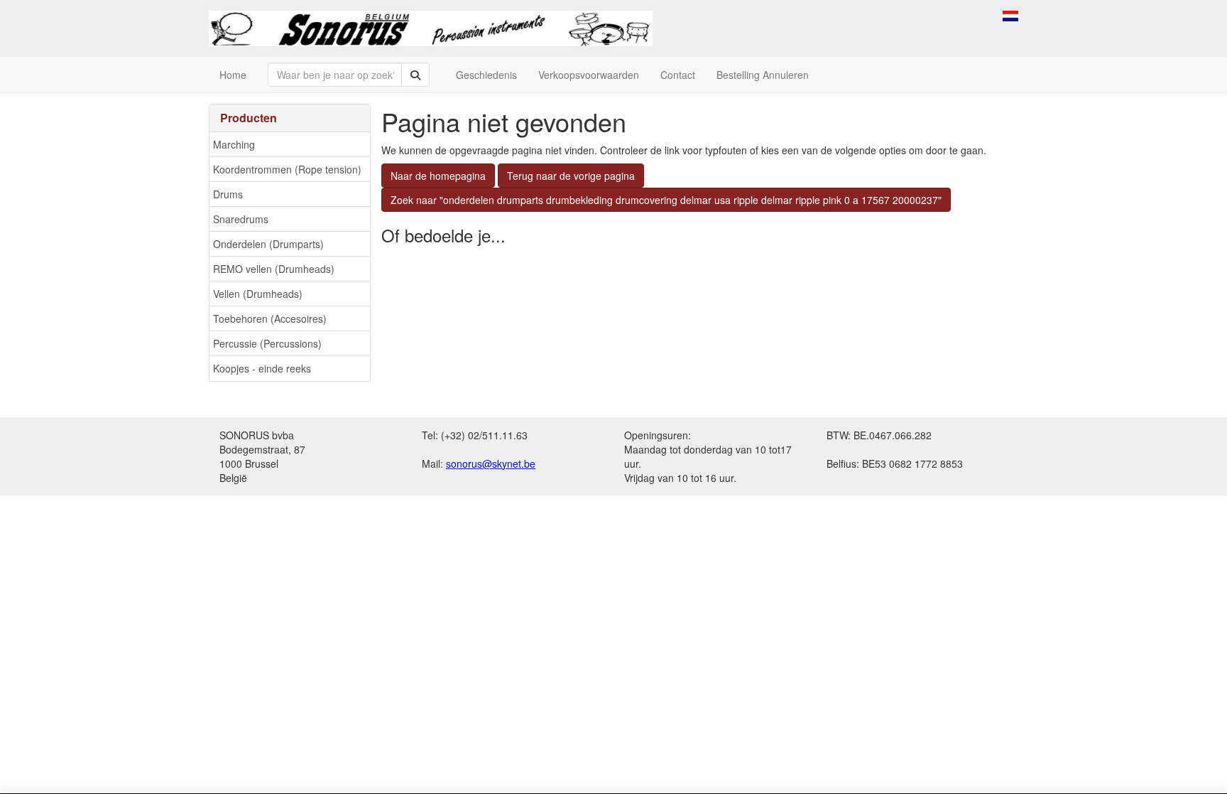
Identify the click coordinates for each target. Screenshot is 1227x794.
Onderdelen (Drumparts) (268, 244)
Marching (234, 144)
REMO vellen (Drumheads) (273, 269)
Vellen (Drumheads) (257, 293)
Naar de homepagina (438, 175)
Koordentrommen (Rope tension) (287, 169)
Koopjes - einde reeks (262, 368)
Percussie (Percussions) (267, 343)
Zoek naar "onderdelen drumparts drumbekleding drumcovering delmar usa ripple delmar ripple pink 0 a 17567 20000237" (666, 200)
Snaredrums (240, 219)
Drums (228, 194)
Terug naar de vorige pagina (571, 175)
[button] (1010, 14)
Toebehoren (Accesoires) (270, 318)
